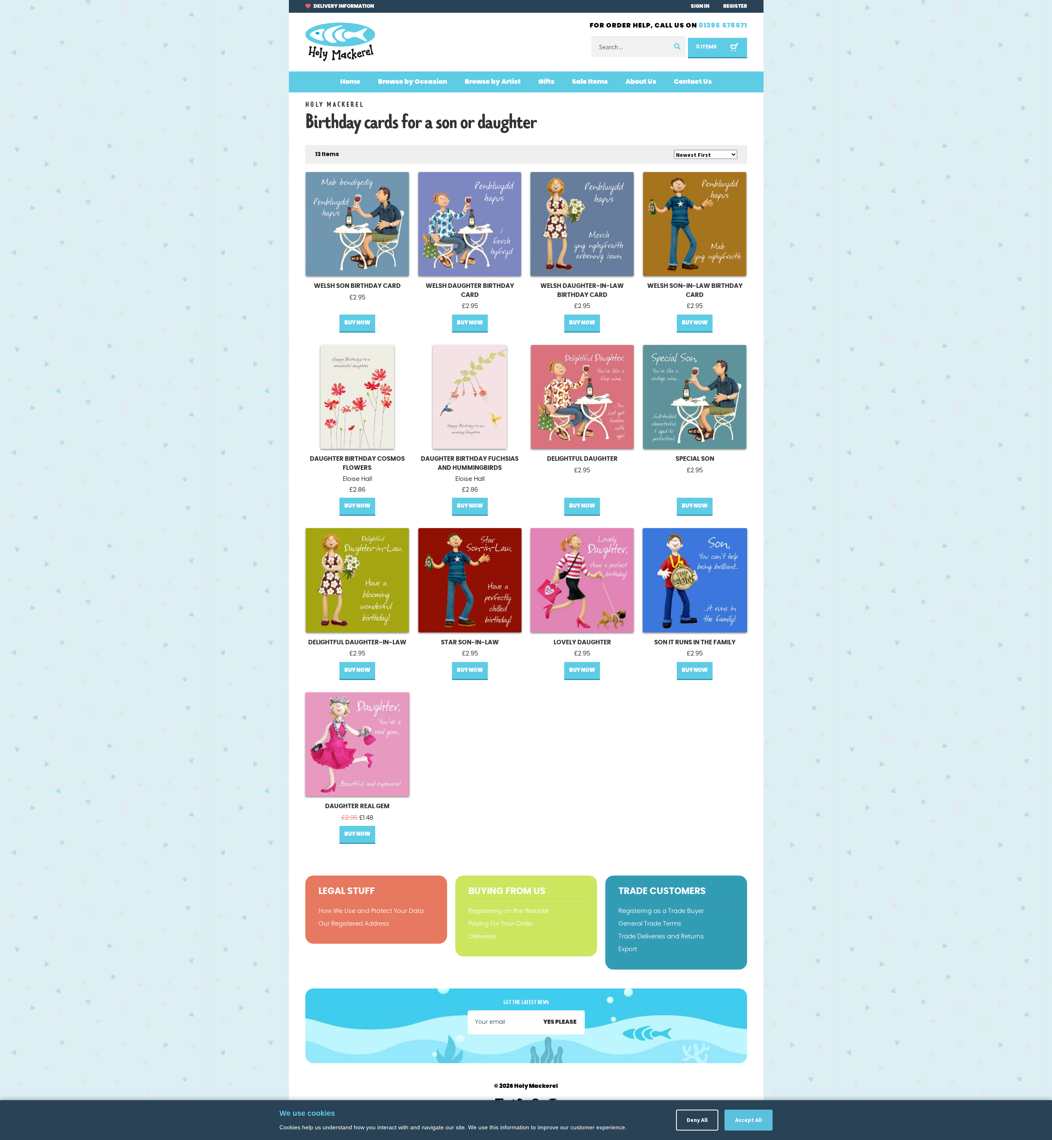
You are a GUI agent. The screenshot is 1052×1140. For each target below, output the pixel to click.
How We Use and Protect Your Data (371, 911)
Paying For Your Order (500, 924)
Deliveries (482, 936)
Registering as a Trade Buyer (661, 911)
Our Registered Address (353, 924)
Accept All (748, 1120)
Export (627, 949)
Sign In (700, 6)
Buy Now (357, 323)
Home (350, 81)
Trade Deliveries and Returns (661, 936)
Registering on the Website (508, 911)
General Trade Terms (649, 924)
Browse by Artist (493, 81)
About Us (640, 81)
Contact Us (693, 81)
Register (735, 6)
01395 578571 (723, 25)
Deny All (697, 1120)
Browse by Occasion (412, 81)
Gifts (546, 81)
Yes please (560, 1022)
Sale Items (590, 81)
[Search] (677, 47)
